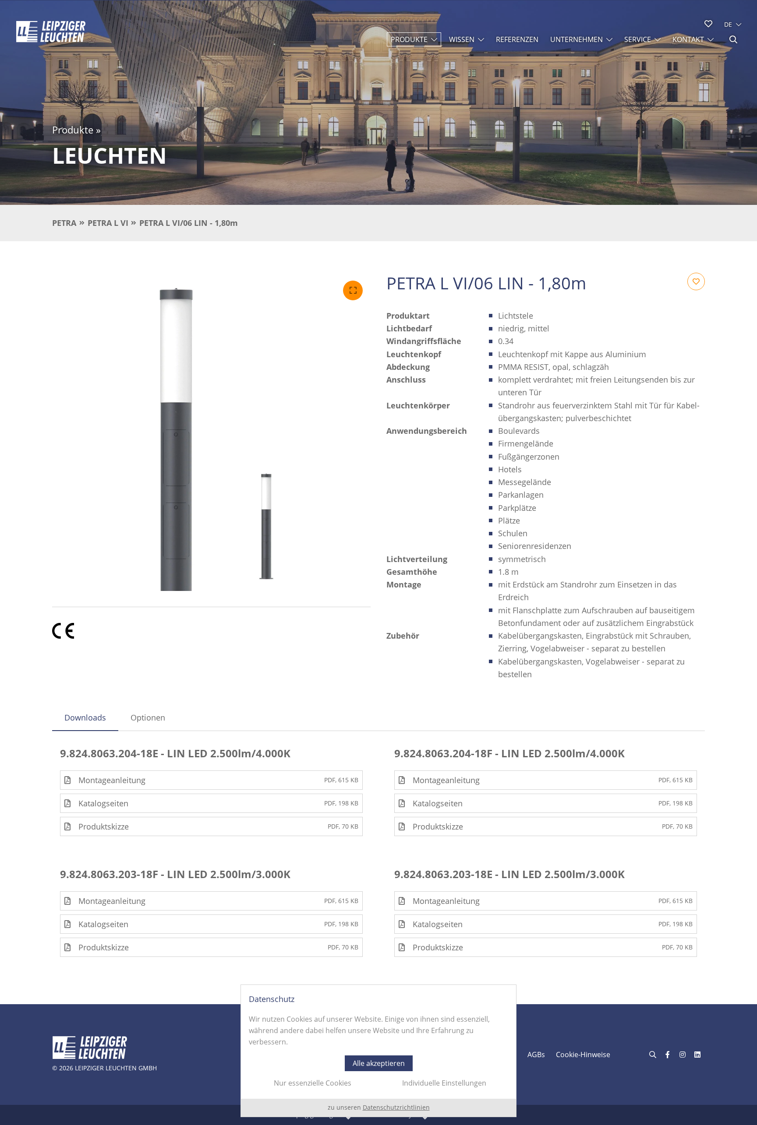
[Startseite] (51, 31)
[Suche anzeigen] (733, 39)
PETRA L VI (108, 223)
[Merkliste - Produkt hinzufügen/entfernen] (696, 281)
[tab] (85, 717)
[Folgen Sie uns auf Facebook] (667, 1054)
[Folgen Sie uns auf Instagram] (682, 1054)
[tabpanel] (378, 852)
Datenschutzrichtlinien (396, 1107)
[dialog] (378, 1050)
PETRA (64, 223)
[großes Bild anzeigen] (211, 432)
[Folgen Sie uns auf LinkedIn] (697, 1054)
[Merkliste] (708, 24)
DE (728, 24)
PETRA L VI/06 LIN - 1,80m (188, 223)
